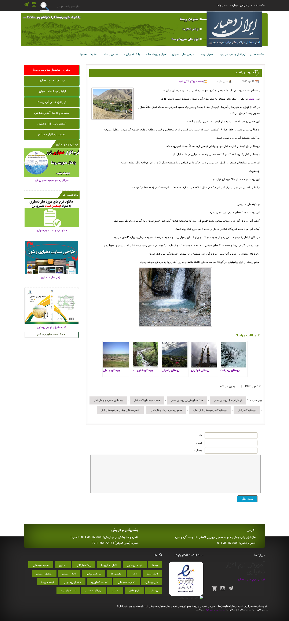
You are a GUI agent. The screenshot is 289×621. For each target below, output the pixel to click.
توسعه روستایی (134, 565)
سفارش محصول (88, 54)
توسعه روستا (47, 582)
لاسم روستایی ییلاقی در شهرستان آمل (120, 410)
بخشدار (115, 591)
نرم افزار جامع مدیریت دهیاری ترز (52, 180)
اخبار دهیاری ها (109, 565)
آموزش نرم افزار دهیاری (51, 123)
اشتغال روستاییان (72, 582)
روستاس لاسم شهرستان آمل (108, 400)
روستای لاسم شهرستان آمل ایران (210, 410)
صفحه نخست (258, 5)
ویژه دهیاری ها (70, 195)
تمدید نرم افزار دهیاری (51, 134)
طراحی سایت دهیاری (182, 54)
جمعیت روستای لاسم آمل (147, 400)
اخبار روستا (152, 574)
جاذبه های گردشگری (193, 81)
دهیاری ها (116, 574)
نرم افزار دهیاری (93, 591)
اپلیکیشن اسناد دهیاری (52, 91)
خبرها (180, 81)
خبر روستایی (151, 582)
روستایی (154, 591)
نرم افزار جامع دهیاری (233, 54)
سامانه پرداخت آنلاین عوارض (51, 113)
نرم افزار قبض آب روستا (51, 102)
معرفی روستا (205, 54)
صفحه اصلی (257, 54)
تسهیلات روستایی (126, 582)
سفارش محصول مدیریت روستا (51, 69)
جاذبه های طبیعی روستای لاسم (187, 400)
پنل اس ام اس (93, 574)
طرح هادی (134, 591)
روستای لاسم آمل (247, 410)
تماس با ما (222, 5)
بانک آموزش (133, 54)
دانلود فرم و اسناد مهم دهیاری (51, 230)
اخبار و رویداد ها (157, 54)
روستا (252, 99)
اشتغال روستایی (44, 574)
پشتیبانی (244, 5)
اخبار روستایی (69, 574)
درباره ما (234, 5)
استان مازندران (68, 591)
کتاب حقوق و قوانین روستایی (51, 327)
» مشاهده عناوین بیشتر (51, 334)
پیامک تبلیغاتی (83, 565)
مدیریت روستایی (41, 565)
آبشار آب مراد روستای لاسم (228, 400)
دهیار (134, 574)
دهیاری (62, 565)
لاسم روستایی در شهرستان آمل (166, 410)
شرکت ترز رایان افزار (215, 610)
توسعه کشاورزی (99, 582)
